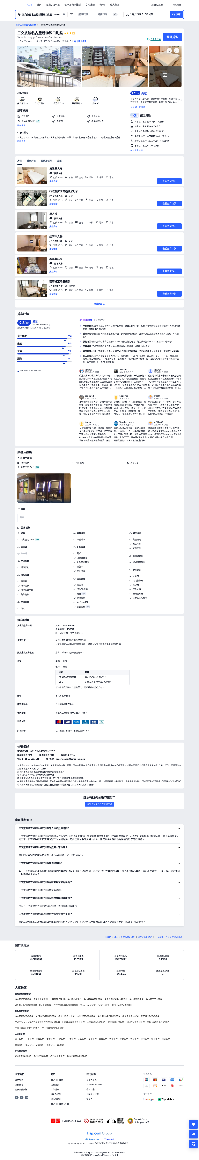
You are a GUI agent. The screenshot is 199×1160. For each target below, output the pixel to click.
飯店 (116, 937)
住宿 (29, 4)
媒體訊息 (55, 1084)
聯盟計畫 (90, 1089)
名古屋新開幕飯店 (23, 1056)
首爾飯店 (113, 1039)
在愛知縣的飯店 (128, 937)
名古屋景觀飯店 (41, 1056)
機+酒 (102, 4)
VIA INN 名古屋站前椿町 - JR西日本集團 (33, 1005)
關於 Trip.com (57, 1080)
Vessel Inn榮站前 (88, 1005)
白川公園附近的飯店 (86, 1016)
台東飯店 (19, 1045)
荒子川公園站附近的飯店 (53, 1028)
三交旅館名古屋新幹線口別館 (40, 33)
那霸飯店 (124, 1039)
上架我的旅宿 (92, 1094)
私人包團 (114, 4)
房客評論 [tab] (31, 160)
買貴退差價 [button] (155, 39)
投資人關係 (91, 1080)
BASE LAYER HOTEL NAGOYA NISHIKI (115, 1005)
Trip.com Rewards (94, 1084)
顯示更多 (21, 141)
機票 (39, 4)
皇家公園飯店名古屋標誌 (115, 999)
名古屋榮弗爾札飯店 (93, 999)
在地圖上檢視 (136, 150)
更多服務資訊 (21, 1089)
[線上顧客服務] (193, 1144)
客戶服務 (19, 1080)
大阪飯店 (82, 1039)
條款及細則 (56, 1094)
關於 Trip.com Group (60, 1104)
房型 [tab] (19, 160)
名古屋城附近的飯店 (24, 1016)
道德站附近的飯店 (116, 1022)
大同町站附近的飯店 (135, 1022)
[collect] (193, 1124)
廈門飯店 (145, 1039)
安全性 (89, 1099)
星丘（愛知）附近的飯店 (158, 1022)
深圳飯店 (50, 1045)
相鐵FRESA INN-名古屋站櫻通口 (66, 999)
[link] (157, 4)
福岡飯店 (29, 1045)
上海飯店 (61, 1039)
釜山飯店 (92, 1039)
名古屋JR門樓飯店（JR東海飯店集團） (32, 999)
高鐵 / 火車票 (53, 4)
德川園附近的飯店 (130, 1016)
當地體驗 (90, 4)
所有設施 (21, 125)
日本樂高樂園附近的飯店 (73, 1022)
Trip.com (107, 937)
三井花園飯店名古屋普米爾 (66, 1005)
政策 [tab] (59, 160)
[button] (125, 4)
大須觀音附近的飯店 (96, 1022)
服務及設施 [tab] (46, 160)
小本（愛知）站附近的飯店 (27, 1028)
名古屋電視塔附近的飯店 (109, 1016)
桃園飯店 (166, 1039)
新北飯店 (155, 1039)
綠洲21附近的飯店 (66, 1016)
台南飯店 (71, 1039)
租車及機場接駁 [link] (72, 4)
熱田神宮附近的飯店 (150, 1016)
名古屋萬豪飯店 (136, 999)
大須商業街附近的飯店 (46, 1016)
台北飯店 (19, 1039)
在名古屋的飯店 (145, 937)
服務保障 (19, 1084)
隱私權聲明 (56, 1099)
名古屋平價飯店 (57, 1056)
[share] (193, 1134)
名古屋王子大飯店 (154, 999)
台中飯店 (29, 1039)
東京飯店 (50, 1039)
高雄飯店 (40, 1039)
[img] (49, 66)
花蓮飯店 (40, 1045)
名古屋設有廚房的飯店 (77, 1056)
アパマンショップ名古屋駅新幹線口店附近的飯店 (37, 1022)
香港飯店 (61, 1045)
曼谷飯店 (103, 1039)
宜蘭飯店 (134, 1039)
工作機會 (55, 1089)
